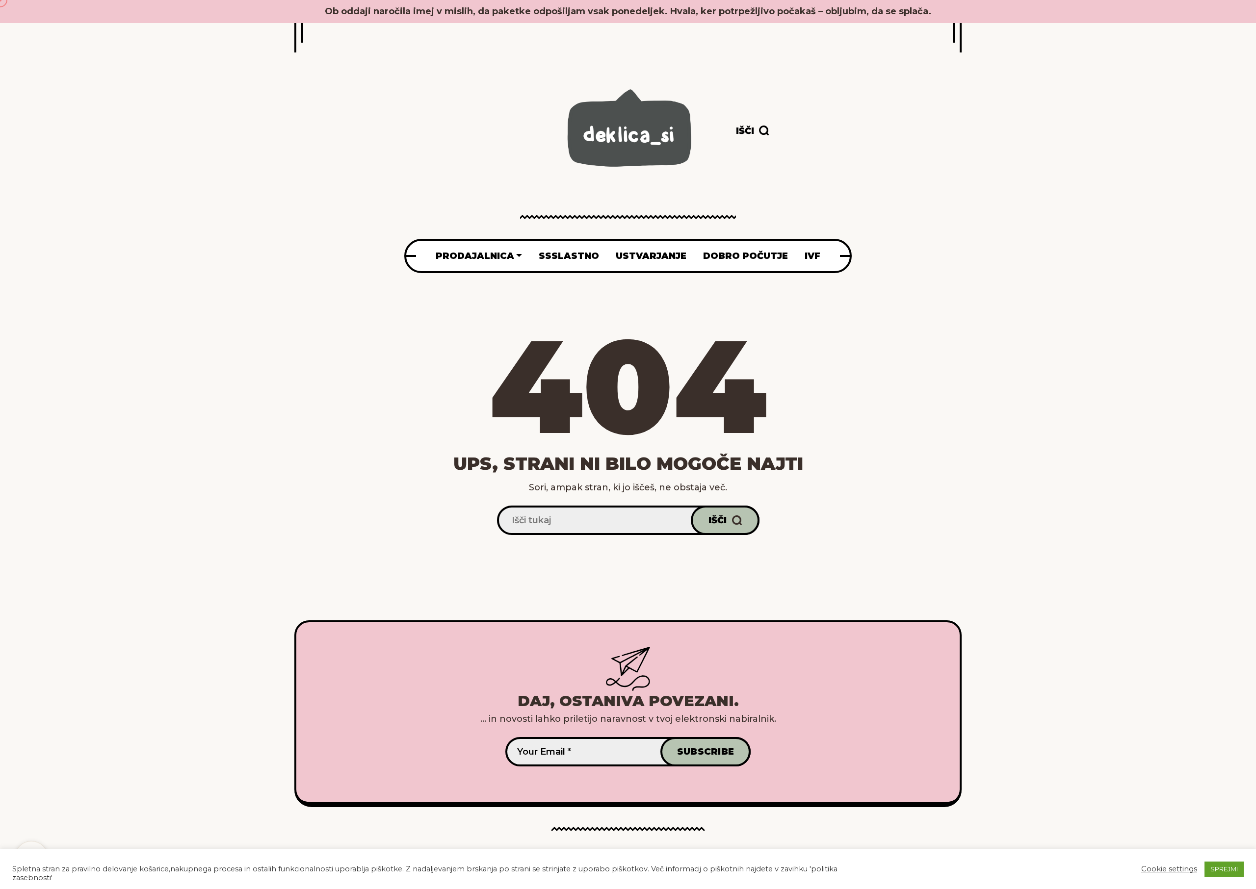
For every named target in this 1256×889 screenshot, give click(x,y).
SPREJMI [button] (1224, 869)
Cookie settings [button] (1169, 868)
